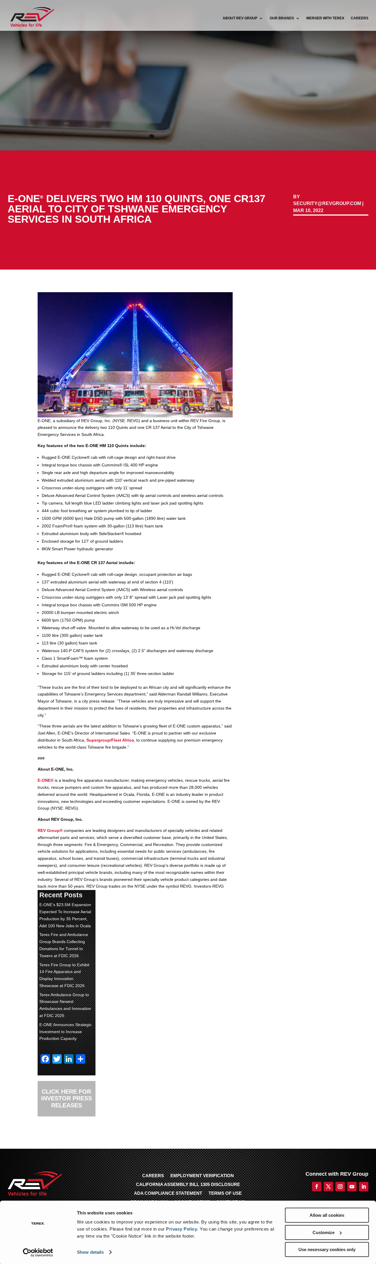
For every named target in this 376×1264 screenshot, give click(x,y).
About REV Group (240, 18)
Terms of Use (225, 1193)
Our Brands (282, 18)
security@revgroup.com (327, 203)
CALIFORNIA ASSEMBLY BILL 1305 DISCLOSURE (188, 1184)
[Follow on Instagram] (340, 1186)
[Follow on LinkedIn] (65, 1133)
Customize (324, 1232)
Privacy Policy (181, 1228)
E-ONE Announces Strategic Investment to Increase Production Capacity (65, 1031)
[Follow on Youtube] (352, 1186)
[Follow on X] (54, 1133)
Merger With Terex (325, 18)
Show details (90, 1252)
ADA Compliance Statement (168, 1193)
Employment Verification (202, 1176)
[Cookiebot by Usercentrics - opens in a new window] (38, 1252)
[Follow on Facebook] (42, 1133)
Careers (359, 18)
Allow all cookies (327, 1215)
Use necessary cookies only (326, 1249)
